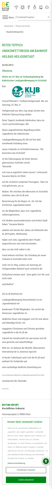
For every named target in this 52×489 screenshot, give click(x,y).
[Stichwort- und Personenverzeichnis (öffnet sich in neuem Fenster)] (41, 7)
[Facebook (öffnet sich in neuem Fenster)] (29, 7)
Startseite (8, 26)
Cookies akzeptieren (26, 480)
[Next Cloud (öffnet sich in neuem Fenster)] (47, 7)
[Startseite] (5, 6)
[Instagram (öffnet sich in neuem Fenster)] (22, 7)
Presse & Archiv (23, 26)
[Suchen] (48, 17)
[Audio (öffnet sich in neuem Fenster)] (16, 7)
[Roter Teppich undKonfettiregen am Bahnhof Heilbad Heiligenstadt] (25, 92)
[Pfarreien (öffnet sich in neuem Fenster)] (35, 7)
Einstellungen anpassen (26, 470)
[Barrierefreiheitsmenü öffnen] (46, 461)
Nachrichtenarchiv (15, 31)
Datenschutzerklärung (16, 463)
